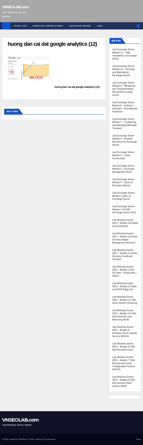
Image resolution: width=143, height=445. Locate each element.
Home (138, 439)
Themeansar (50, 439)
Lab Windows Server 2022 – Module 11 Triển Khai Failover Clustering (124, 300)
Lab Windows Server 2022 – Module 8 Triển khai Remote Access (123, 346)
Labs (100, 26)
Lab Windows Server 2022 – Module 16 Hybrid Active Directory (125, 223)
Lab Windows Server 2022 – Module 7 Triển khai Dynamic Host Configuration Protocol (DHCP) (123, 363)
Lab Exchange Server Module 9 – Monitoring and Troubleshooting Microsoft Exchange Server (123, 89)
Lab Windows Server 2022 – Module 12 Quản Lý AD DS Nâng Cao (124, 286)
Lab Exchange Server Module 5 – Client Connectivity (123, 155)
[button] (134, 26)
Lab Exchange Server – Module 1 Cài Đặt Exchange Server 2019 (124, 209)
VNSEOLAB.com (15, 7)
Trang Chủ (20, 26)
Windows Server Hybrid (48, 26)
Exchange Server (80, 26)
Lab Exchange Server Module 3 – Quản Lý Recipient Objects (123, 182)
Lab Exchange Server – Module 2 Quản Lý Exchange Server (124, 196)
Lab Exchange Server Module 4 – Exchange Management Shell (123, 169)
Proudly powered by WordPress (15, 439)
